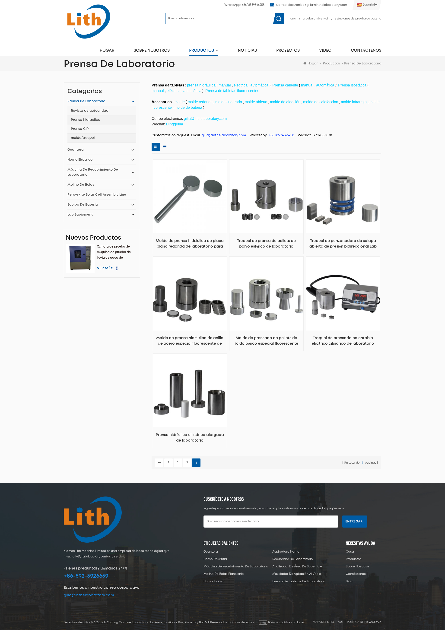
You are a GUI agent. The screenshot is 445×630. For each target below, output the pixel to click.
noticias (247, 50)
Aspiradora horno (285, 551)
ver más (105, 268)
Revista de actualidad (89, 110)
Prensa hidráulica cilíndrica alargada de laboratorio (190, 437)
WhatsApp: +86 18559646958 (244, 5)
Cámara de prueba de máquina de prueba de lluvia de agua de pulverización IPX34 (114, 253)
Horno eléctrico (79, 159)
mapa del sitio (323, 622)
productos (201, 50)
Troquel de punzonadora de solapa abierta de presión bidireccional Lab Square (343, 244)
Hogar (107, 50)
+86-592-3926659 (86, 576)
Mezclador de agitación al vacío (296, 574)
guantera (75, 149)
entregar (353, 521)
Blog (349, 581)
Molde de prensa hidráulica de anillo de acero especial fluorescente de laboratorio (189, 341)
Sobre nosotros (152, 50)
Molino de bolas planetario (223, 574)
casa (350, 551)
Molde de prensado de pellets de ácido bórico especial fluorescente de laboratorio (266, 341)
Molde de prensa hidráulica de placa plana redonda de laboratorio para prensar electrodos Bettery (190, 244)
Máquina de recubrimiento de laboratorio (92, 172)
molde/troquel (83, 138)
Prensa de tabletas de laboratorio (298, 581)
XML (340, 622)
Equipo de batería (82, 204)
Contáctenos (366, 50)
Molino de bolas (80, 184)
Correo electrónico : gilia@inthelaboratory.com (311, 5)
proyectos (288, 50)
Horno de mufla (215, 559)
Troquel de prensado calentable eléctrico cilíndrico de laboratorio (343, 340)
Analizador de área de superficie (297, 566)
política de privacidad (364, 622)
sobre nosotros (358, 566)
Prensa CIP (80, 128)
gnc (293, 18)
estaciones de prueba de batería (358, 18)
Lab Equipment (80, 214)
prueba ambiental (315, 18)
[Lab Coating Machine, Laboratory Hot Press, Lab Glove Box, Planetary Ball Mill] (88, 21)
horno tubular (214, 581)
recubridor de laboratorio (292, 559)
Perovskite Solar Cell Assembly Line (96, 194)
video (325, 50)
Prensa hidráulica (85, 119)
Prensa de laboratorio (86, 101)
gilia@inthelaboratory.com (89, 595)
